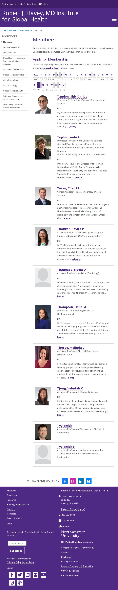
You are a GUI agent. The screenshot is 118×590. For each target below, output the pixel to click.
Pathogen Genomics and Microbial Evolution (13, 98)
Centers (11, 509)
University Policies (70, 570)
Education (12, 495)
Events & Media (14, 518)
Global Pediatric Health (13, 90)
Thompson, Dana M (71, 307)
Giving (10, 522)
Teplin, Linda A (68, 137)
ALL (36, 74)
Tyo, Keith (64, 425)
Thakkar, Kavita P (70, 229)
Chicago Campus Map (71, 509)
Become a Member (11, 47)
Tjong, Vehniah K (70, 388)
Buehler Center (9, 52)
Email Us (65, 526)
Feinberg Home (10, 30)
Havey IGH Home (25, 30)
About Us (11, 490)
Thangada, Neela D (71, 270)
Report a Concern (69, 575)
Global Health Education (13, 69)
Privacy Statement (70, 561)
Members (11, 513)
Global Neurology (10, 80)
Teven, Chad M (68, 188)
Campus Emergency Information (77, 566)
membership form (49, 67)
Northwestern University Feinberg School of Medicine (25, 4)
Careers (65, 552)
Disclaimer (66, 556)
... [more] (71, 126)
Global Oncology (10, 85)
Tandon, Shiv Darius (72, 96)
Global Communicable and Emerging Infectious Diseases (14, 61)
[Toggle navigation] (114, 21)
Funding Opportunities (18, 504)
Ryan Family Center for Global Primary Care (13, 106)
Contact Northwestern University (77, 547)
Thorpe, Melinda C (70, 348)
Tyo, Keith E (66, 447)
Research (11, 499)
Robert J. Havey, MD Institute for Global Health (40, 16)
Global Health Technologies (15, 74)
